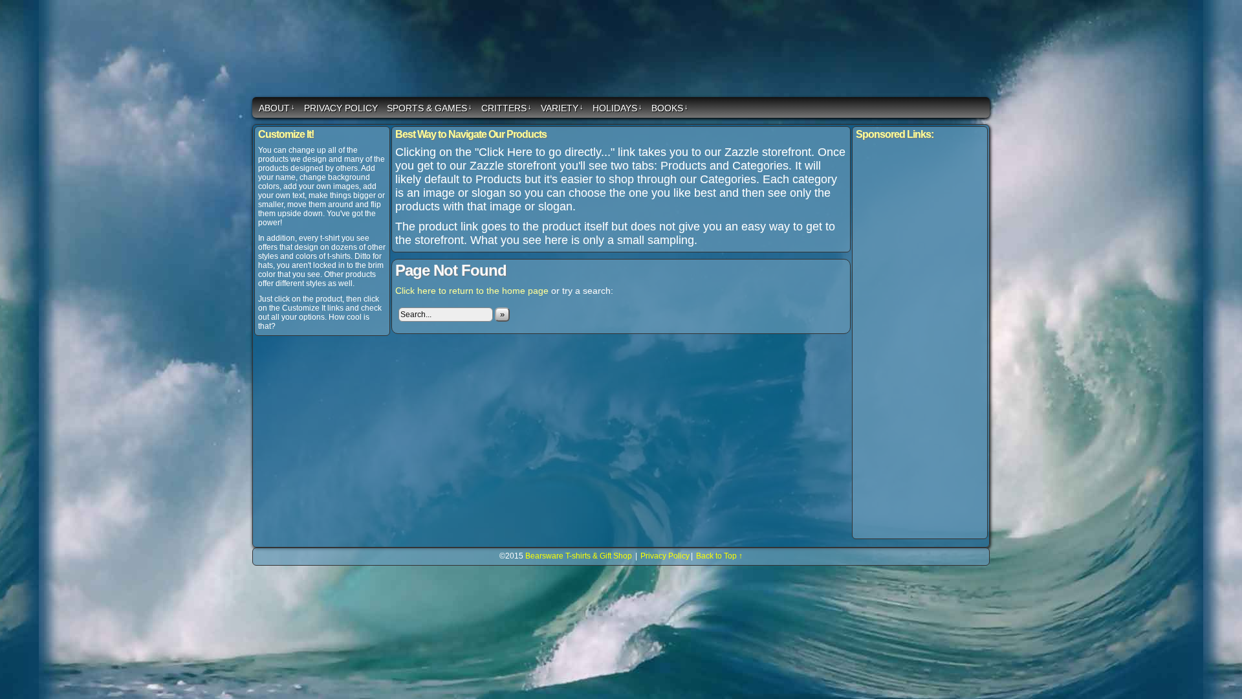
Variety (562, 108)
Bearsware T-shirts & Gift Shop (623, 50)
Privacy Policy (341, 108)
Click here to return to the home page (472, 290)
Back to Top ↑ (719, 555)
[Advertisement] (920, 340)
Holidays (617, 108)
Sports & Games (429, 108)
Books (669, 108)
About (277, 108)
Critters (506, 108)
